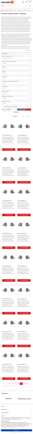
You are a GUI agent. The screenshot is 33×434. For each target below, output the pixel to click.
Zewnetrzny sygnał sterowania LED (10, 81)
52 (9, 383)
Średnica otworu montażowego (9, 61)
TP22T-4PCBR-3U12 (6, 298)
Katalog (11, 10)
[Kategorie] (2, 5)
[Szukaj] (30, 5)
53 (12, 383)
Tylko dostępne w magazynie (10, 106)
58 (27, 383)
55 (18, 383)
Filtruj (28, 109)
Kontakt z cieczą (5, 101)
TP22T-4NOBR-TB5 (21, 200)
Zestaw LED (4, 76)
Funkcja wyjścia (5, 91)
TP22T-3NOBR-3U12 (22, 364)
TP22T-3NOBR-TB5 (21, 298)
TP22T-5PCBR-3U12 (6, 200)
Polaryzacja (4, 86)
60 (6, 386)
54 (15, 383)
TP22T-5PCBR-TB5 (6, 168)
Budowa (4, 66)
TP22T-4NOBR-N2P (21, 233)
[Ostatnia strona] (15, 386)
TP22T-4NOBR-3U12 (22, 266)
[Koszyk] (29, 2)
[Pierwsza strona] (3, 383)
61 (9, 386)
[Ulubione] (26, 2)
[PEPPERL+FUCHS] (24, 398)
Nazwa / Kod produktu (7, 56)
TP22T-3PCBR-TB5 (6, 331)
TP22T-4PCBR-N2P (6, 266)
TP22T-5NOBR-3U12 (22, 168)
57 (24, 383)
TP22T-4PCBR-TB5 (6, 233)
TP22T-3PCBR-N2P (6, 364)
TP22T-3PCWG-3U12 (7, 135)
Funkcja (4, 71)
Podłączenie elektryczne (7, 96)
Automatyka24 (5, 10)
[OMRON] (8, 398)
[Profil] (23, 2)
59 (3, 386)
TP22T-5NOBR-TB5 (21, 135)
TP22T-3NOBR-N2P (21, 331)
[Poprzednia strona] (6, 383)
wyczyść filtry (21, 109)
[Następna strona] (12, 386)
